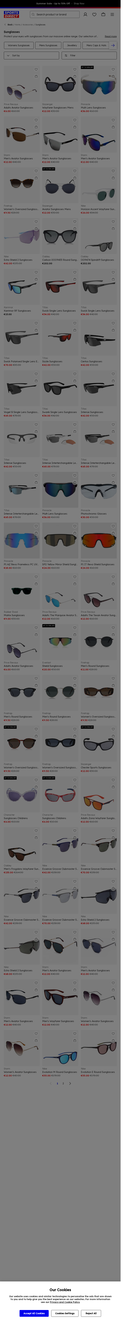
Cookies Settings (64, 1313)
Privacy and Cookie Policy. (65, 1302)
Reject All (91, 1313)
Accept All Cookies (34, 1313)
